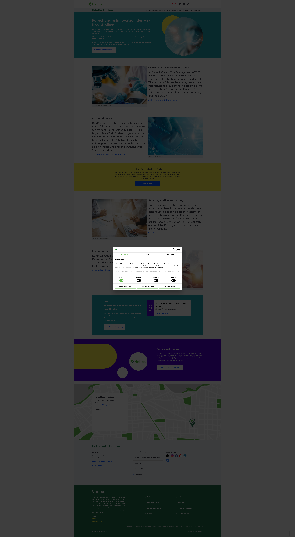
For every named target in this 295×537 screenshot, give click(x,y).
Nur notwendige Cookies (125, 286)
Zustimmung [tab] (124, 254)
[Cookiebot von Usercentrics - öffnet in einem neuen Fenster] (173, 249)
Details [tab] (147, 254)
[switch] (139, 280)
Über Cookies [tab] (170, 254)
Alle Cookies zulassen (170, 286)
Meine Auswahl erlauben (147, 286)
